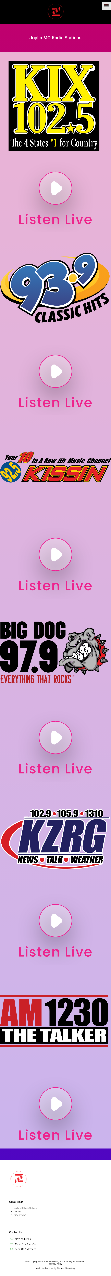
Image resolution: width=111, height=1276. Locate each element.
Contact (17, 1211)
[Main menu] (106, 6)
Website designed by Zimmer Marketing (55, 1268)
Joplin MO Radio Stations (25, 1208)
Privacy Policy (20, 1215)
